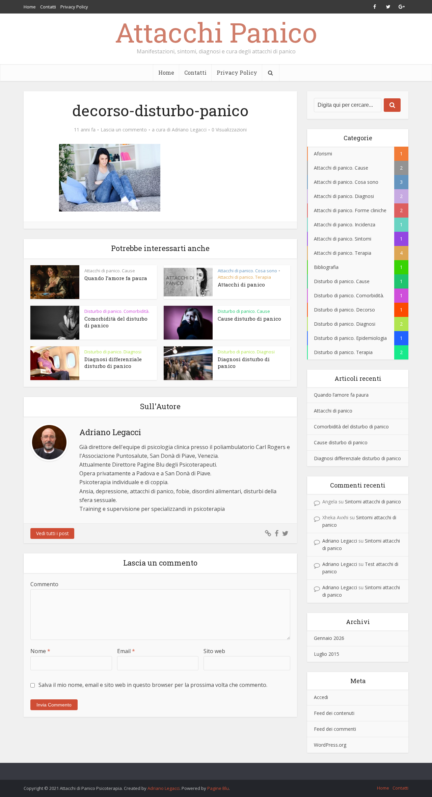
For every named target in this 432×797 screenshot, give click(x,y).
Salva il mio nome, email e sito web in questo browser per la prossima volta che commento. (152, 685)
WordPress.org (330, 745)
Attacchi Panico (216, 32)
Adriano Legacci (189, 130)
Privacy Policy (74, 7)
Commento (44, 584)
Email (126, 651)
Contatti (48, 7)
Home (30, 7)
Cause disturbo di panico (249, 318)
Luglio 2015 (326, 654)
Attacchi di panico (241, 284)
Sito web (214, 651)
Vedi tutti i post (52, 533)
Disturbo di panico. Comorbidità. (117, 311)
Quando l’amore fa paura (115, 278)
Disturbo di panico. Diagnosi (112, 352)
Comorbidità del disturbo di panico (351, 426)
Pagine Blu (218, 788)
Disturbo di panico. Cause (244, 311)
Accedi (321, 697)
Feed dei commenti (335, 729)
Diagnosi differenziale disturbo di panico (113, 362)
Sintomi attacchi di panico (373, 501)
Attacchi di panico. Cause (109, 271)
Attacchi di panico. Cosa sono (247, 271)
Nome (40, 651)
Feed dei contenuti (334, 713)
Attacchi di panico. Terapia (244, 277)
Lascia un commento (124, 130)
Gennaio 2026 (329, 638)
